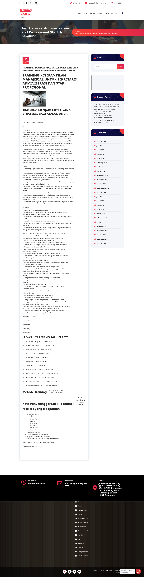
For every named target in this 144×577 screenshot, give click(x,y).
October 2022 (102, 235)
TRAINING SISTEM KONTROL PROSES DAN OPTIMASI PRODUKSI (106, 117)
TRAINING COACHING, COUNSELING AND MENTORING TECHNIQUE (106, 108)
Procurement (82, 510)
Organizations (82, 502)
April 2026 (100, 158)
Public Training (83, 522)
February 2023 (102, 218)
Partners (114, 13)
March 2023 (101, 214)
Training (92, 13)
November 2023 (102, 180)
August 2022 (101, 243)
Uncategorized (83, 556)
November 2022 (102, 231)
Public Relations (83, 518)
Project (80, 514)
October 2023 (102, 184)
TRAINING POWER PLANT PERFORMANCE (103, 112)
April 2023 (100, 209)
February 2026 (102, 163)
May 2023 (100, 205)
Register (107, 13)
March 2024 (101, 171)
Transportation (83, 552)
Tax (79, 539)
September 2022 (103, 239)
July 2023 (100, 197)
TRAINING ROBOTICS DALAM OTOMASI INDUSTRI (104, 121)
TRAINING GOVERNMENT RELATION (106, 105)
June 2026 (100, 150)
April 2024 (100, 167)
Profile (85, 13)
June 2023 (100, 201)
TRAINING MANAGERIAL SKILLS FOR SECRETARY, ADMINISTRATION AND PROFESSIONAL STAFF (51, 69)
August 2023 (101, 192)
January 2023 (101, 222)
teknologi (81, 543)
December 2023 (102, 175)
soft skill (80, 535)
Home (79, 13)
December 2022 (102, 226)
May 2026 (100, 154)
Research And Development (87, 531)
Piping (80, 506)
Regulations (82, 527)
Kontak (100, 13)
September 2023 (103, 188)
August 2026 (101, 141)
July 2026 (100, 146)
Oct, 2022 (26, 60)
